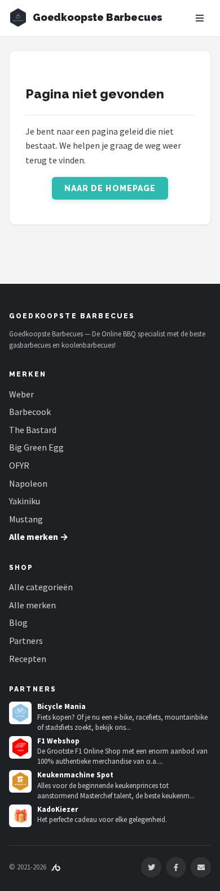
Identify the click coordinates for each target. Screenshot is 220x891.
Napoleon (28, 483)
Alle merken (32, 605)
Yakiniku (24, 501)
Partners (26, 640)
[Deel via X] (151, 867)
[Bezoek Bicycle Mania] (20, 713)
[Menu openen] (199, 18)
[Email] (201, 867)
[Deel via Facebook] (176, 867)
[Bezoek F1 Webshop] (20, 747)
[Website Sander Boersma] (56, 867)
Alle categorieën (41, 586)
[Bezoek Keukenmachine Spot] (20, 781)
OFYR (19, 465)
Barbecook (30, 411)
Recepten (27, 658)
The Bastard (32, 429)
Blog (18, 622)
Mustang (26, 519)
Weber (21, 394)
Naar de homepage (110, 188)
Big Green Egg (36, 447)
